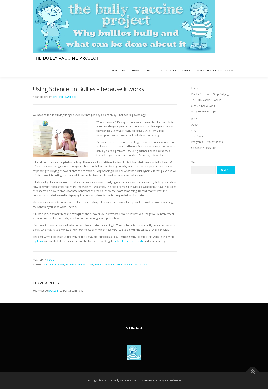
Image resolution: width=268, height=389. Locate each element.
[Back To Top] (252, 371)
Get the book (134, 328)
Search (195, 162)
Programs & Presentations (207, 142)
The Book (197, 136)
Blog (151, 70)
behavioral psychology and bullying (121, 264)
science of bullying (79, 264)
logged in (53, 290)
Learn (186, 70)
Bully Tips (168, 70)
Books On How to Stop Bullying (210, 94)
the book (118, 241)
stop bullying (54, 264)
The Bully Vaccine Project (66, 58)
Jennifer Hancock (65, 97)
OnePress (146, 380)
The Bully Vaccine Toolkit (206, 100)
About (136, 70)
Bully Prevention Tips (203, 111)
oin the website (135, 241)
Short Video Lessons (203, 105)
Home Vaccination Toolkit (216, 70)
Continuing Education (203, 147)
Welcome (118, 70)
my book (38, 241)
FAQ (193, 130)
